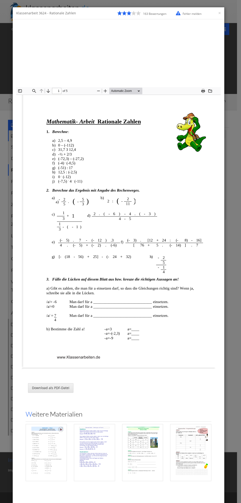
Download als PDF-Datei (50, 388)
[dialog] (120, 251)
